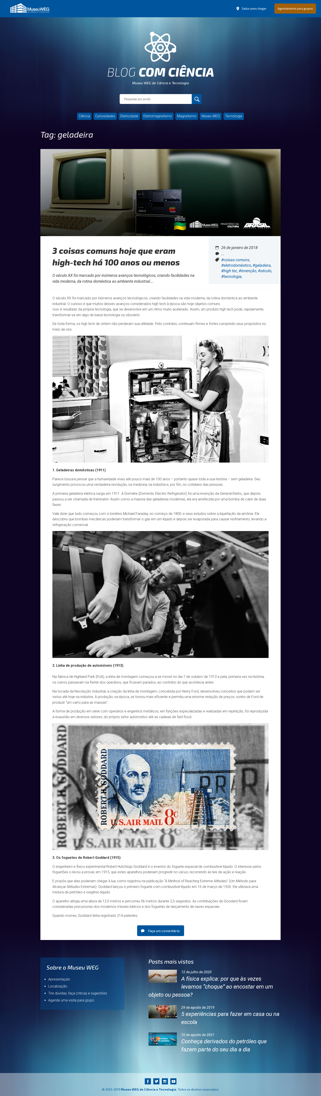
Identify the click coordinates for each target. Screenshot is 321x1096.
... (222, 253)
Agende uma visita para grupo (71, 1000)
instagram (165, 1081)
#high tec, (230, 270)
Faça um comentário (164, 931)
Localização (57, 986)
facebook (148, 1081)
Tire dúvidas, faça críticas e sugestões (77, 993)
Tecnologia (233, 116)
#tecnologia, (231, 276)
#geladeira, (262, 265)
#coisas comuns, (235, 260)
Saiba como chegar (254, 8)
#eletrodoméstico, (237, 265)
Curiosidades (105, 116)
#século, (265, 270)
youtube (173, 1081)
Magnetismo (186, 116)
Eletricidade (129, 116)
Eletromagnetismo (157, 116)
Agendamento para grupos (295, 8)
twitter (156, 1081)
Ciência (84, 116)
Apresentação (59, 979)
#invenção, (248, 270)
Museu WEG (211, 116)
